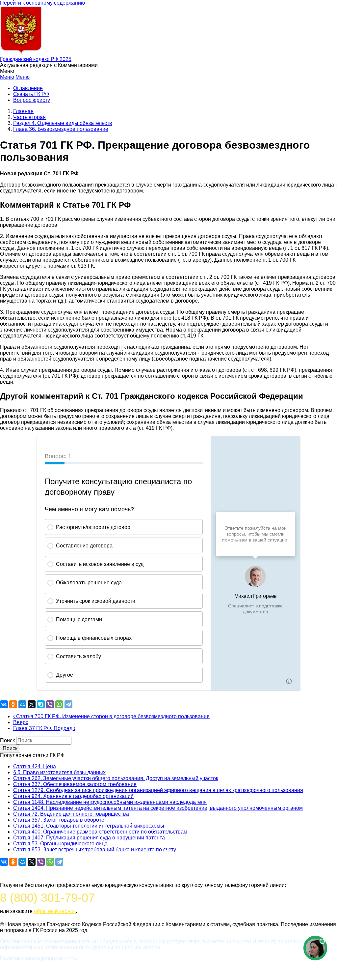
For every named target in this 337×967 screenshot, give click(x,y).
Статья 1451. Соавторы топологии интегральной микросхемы (88, 826)
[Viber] (50, 704)
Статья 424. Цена (34, 766)
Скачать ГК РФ (31, 94)
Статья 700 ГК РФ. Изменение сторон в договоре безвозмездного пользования (111, 716)
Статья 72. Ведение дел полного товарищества (71, 814)
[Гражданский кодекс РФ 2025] (21, 53)
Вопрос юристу (31, 100)
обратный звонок (55, 911)
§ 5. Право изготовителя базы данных (59, 772)
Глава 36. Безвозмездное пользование (60, 129)
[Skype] (41, 704)
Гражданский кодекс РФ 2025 (35, 59)
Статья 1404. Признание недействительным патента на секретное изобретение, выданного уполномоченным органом (158, 808)
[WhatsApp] (59, 704)
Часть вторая (29, 117)
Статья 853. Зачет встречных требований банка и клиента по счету (94, 849)
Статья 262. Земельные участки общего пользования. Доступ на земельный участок (115, 778)
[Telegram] (68, 704)
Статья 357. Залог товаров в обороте (58, 820)
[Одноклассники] (13, 704)
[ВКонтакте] (4, 704)
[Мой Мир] (22, 704)
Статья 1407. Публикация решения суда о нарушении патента (89, 837)
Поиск (7, 740)
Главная (23, 111)
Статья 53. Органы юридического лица (60, 843)
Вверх (20, 722)
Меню (7, 77)
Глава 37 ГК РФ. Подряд (44, 728)
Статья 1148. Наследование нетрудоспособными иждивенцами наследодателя (110, 802)
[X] (32, 704)
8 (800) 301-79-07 (47, 897)
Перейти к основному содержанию (42, 3)
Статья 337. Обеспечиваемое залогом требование (75, 784)
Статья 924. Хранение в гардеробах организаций (73, 796)
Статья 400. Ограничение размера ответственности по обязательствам (100, 832)
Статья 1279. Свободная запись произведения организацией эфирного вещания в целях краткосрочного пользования (158, 790)
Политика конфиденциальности (38, 958)
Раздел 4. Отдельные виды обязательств (62, 123)
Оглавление (28, 88)
